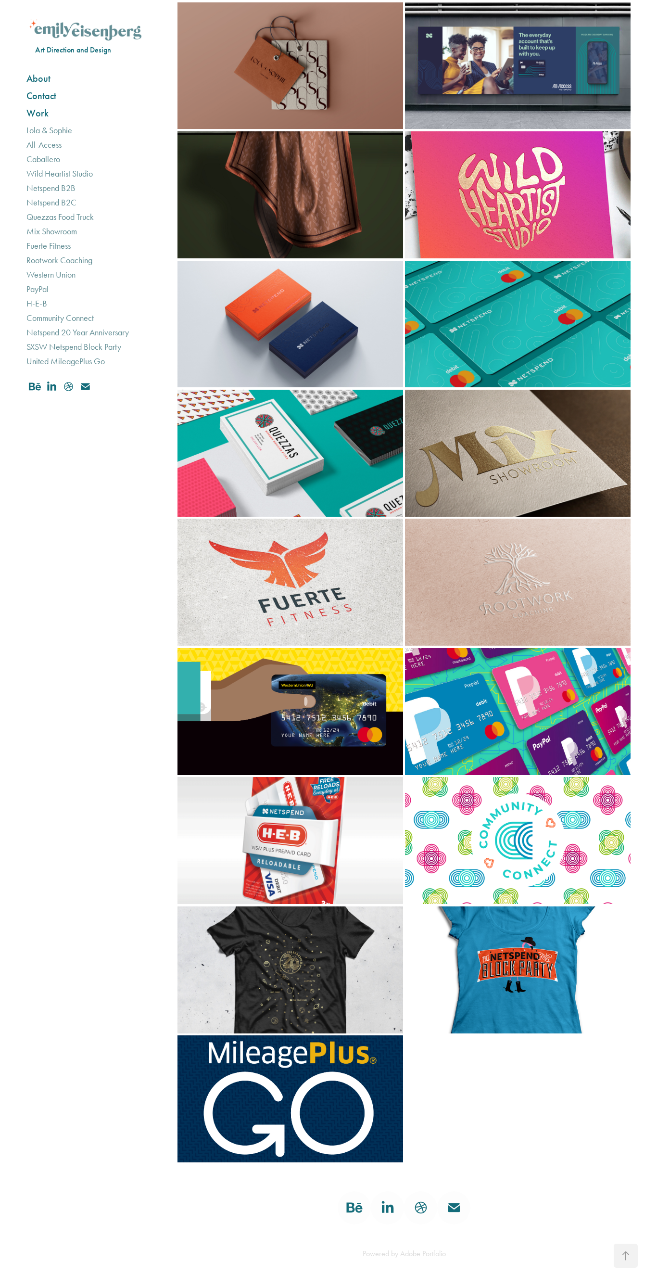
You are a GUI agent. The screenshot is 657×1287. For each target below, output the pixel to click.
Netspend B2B (51, 188)
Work (37, 113)
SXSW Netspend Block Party (73, 347)
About (38, 78)
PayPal (37, 289)
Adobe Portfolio (423, 1253)
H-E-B (36, 303)
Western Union (51, 274)
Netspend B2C (51, 202)
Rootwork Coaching (59, 260)
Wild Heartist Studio (59, 173)
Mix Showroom (51, 231)
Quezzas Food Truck (60, 217)
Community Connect (60, 318)
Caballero (43, 159)
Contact (41, 96)
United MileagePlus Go (65, 361)
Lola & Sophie (49, 130)
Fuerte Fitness (48, 246)
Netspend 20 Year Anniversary (77, 332)
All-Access (44, 145)
